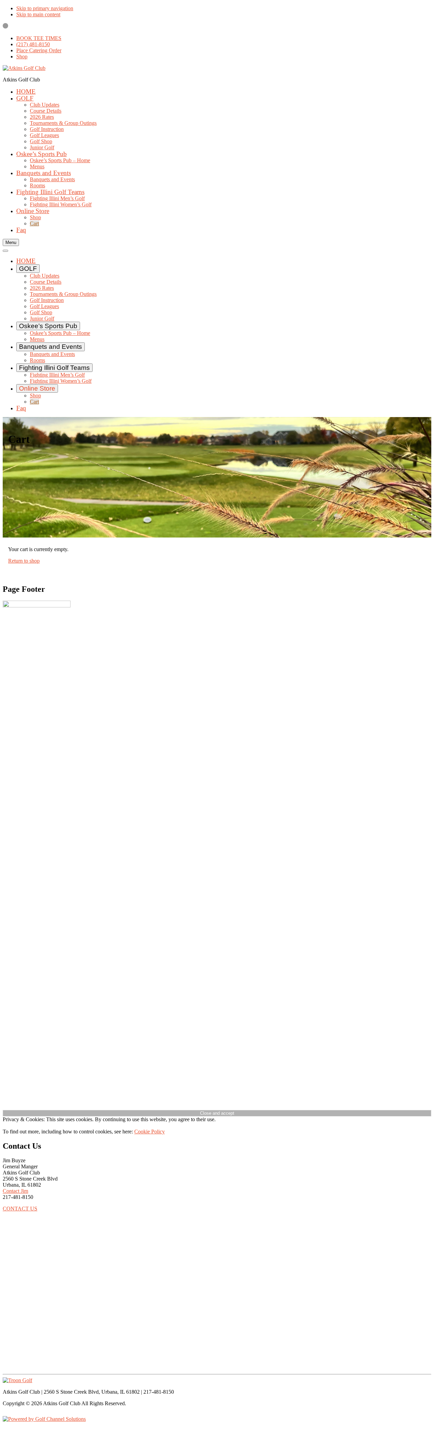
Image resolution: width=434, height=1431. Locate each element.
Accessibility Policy (24, 1425)
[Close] (5, 251)
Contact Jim (15, 1191)
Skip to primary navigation (44, 8)
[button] (25, 98)
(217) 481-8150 (33, 44)
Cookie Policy (149, 1131)
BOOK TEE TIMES (38, 38)
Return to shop (24, 561)
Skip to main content (38, 14)
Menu (10, 242)
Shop (21, 56)
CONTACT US (20, 1208)
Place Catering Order (38, 50)
